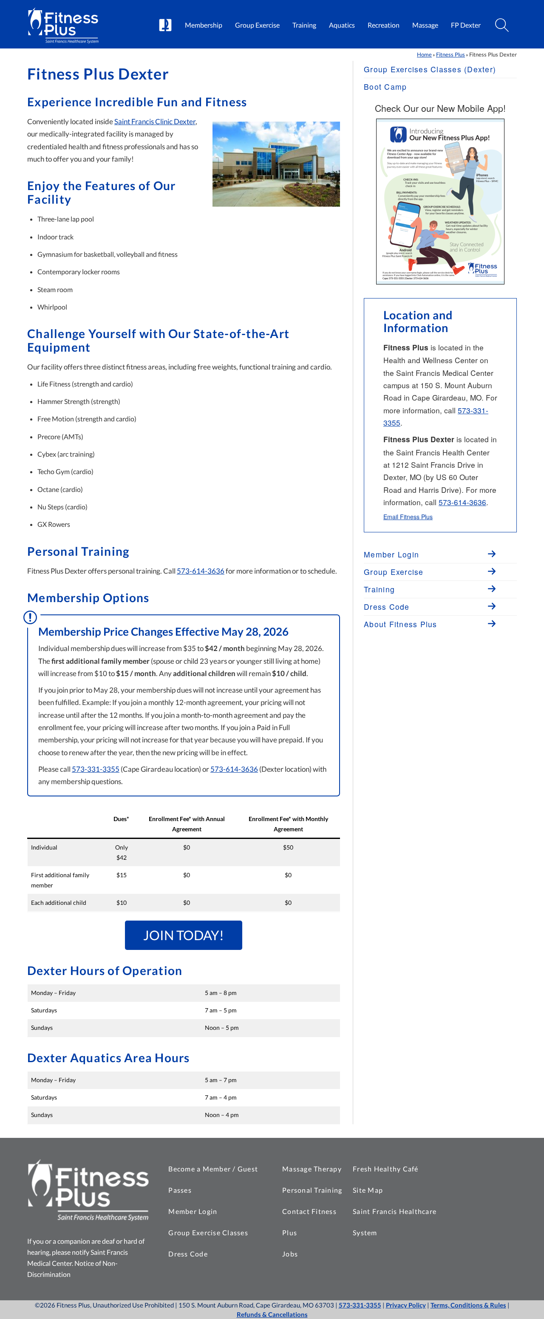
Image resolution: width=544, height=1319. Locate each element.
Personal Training (312, 1190)
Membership (203, 25)
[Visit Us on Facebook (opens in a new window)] (489, 1166)
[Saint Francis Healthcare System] (165, 25)
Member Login (192, 1211)
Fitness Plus (450, 54)
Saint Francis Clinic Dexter (155, 121)
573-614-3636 (200, 570)
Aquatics (342, 25)
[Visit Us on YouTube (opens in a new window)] (489, 1209)
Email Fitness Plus (408, 516)
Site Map (368, 1190)
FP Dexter (466, 25)
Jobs (290, 1254)
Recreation (384, 25)
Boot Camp (385, 86)
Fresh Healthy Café (386, 1169)
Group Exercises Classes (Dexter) (430, 69)
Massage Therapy (312, 1169)
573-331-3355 (95, 769)
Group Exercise (257, 25)
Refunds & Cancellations (272, 1314)
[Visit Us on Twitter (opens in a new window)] (489, 1188)
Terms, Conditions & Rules (468, 1305)
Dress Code (188, 1254)
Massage (425, 25)
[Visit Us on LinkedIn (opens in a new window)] (489, 1230)
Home (424, 54)
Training (304, 25)
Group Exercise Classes (208, 1232)
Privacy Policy (406, 1305)
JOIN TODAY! (183, 935)
